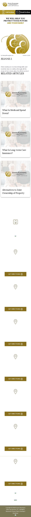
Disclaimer (15, 513)
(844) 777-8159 (15, 230)
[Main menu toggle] (26, 4)
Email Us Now (25, 12)
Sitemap (22, 511)
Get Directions (14, 274)
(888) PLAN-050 (13, 226)
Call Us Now (10, 12)
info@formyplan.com (15, 239)
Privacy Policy (15, 511)
